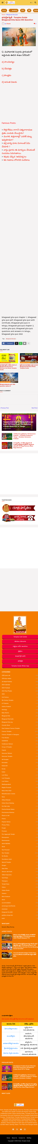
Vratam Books (20, 890)
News (20, 797)
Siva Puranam (20, 849)
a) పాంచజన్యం (8, 62)
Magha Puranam (20, 787)
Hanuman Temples (20, 756)
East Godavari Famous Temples (20, 728)
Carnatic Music (20, 725)
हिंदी (29, 10)
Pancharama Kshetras (20, 812)
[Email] (24, 343)
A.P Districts (20, 703)
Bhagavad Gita (20, 715)
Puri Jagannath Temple (20, 834)
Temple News (20, 884)
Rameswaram (20, 840)
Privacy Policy (20, 825)
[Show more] (28, 343)
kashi (20, 918)
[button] (2, 2)
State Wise (20, 868)
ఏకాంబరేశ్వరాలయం (10, 1029)
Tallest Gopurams (20, 874)
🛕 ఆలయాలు (13, 10)
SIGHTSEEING (20, 843)
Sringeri (20, 865)
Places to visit (20, 815)
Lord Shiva (20, 775)
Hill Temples (20, 759)
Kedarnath (20, 765)
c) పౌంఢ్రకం (6, 75)
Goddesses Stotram (20, 744)
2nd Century (20, 697)
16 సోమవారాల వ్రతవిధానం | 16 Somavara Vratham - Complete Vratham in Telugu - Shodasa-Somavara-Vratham (24, 436)
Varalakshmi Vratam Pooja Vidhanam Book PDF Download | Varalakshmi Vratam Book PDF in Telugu (24, 1067)
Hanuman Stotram (20, 753)
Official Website (20, 800)
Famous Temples (20, 731)
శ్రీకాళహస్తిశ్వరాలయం (11, 1048)
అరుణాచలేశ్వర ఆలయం (11, 1043)
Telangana (20, 881)
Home (4, 10)
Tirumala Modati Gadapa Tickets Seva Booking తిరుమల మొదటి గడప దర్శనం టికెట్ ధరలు (24, 954)
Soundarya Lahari (20, 859)
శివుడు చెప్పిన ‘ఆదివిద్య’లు (15, 157)
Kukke (20, 772)
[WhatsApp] (20, 343)
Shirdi (20, 846)
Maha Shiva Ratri (20, 790)
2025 (20, 694)
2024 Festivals (20, 687)
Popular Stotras (20, 821)
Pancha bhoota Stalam (20, 809)
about (20, 899)
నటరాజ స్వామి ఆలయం (11, 1053)
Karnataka (20, 762)
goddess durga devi (20, 915)
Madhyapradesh (20, 784)
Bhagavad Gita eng (20, 722)
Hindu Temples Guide (24, 1141)
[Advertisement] (19, 103)
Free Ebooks (20, 737)
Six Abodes (20, 856)
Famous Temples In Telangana (20, 734)
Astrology (20, 709)
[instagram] (24, 1129)
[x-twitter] (17, 1129)
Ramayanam (20, 837)
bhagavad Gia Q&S (20, 912)
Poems (20, 818)
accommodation (20, 902)
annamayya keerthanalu (20, 906)
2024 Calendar (20, 684)
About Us (14, 1138)
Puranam (20, 831)
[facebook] (13, 1129)
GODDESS (20, 740)
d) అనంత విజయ (9, 82)
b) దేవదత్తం (7, 68)
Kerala (20, 769)
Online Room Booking (20, 803)
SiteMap (29, 1138)
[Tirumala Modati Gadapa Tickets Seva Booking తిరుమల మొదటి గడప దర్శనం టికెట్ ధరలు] (7, 955)
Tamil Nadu (20, 877)
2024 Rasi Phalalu (20, 691)
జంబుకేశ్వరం (11, 1036)
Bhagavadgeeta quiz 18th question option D (7, 385)
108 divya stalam (20, 678)
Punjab (20, 828)
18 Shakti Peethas (20, 681)
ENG (22, 10)
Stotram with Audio (20, 871)
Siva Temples (20, 853)
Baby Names (20, 712)
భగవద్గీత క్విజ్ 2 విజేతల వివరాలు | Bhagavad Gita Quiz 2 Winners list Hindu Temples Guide (8, 367)
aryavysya (20, 909)
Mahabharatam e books (20, 793)
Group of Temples (20, 747)
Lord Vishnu (20, 781)
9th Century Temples (20, 700)
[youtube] (20, 1129)
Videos (20, 887)
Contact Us (22, 1138)
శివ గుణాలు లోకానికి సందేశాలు (17, 160)
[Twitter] (16, 343)
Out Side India (20, 806)
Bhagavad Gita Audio (20, 719)
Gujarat (20, 750)
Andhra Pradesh (20, 706)
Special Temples (20, 862)
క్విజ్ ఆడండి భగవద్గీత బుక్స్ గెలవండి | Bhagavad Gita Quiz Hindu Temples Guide (29, 366)
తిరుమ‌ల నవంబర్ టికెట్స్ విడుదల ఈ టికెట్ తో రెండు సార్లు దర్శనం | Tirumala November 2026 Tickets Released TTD (24, 936)
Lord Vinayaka (20, 778)
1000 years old (20, 675)
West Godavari (20, 896)
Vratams (20, 893)
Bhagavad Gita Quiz (12, 14)
